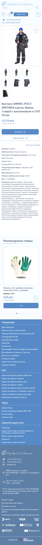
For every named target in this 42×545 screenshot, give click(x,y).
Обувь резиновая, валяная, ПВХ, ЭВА (16, 411)
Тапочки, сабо (7, 417)
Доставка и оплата (9, 506)
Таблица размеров (33, 145)
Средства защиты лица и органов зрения (18, 388)
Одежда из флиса (9, 365)
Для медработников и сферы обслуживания (20, 349)
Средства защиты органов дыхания (16, 394)
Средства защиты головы (12, 385)
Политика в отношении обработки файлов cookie (20, 515)
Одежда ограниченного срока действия (18, 334)
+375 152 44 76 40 (13, 20)
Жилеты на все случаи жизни (14, 330)
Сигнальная (6, 346)
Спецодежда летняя (10, 337)
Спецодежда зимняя (10, 340)
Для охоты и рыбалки (10, 356)
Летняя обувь (7, 414)
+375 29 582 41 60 (13, 23)
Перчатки (5, 439)
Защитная (5, 343)
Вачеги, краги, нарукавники (13, 436)
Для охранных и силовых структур (16, 352)
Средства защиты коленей (13, 379)
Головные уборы (8, 359)
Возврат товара (7, 500)
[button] (17, 313)
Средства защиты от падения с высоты (18, 391)
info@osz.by (11, 465)
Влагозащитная (8, 327)
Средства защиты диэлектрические (16, 375)
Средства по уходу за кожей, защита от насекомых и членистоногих (18, 432)
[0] (3, 14)
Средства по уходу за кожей (13, 442)
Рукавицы (6, 428)
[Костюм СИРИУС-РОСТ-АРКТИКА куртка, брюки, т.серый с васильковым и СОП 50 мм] (21, 46)
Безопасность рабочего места (14, 397)
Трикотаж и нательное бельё (13, 362)
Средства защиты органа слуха (14, 382)
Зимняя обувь (7, 408)
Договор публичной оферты (12, 503)
